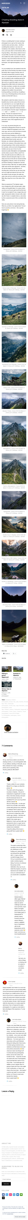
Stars (6, 703)
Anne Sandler (11, 981)
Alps (14, 705)
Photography (6, 715)
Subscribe (6, 1183)
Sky (14, 701)
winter (3, 111)
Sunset (11, 705)
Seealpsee (8, 699)
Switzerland (17, 709)
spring (9, 111)
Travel (10, 711)
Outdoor (11, 709)
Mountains (21, 705)
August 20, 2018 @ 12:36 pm (15, 755)
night (17, 705)
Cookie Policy (10, 1213)
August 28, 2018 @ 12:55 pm (21, 954)
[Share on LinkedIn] (11, 34)
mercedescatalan (10, 29)
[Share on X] (7, 34)
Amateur (7, 709)
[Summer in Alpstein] (18, 669)
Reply (11, 757)
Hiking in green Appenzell (5, 675)
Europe (11, 701)
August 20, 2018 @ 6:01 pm (15, 983)
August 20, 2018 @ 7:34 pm (19, 1021)
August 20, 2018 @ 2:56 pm (19, 780)
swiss (26, 705)
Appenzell (23, 709)
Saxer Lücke (18, 111)
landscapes (14, 715)
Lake (17, 701)
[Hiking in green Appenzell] (7, 669)
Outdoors (19, 711)
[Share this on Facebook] (3, 34)
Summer (21, 701)
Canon (14, 711)
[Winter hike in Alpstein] (7, 684)
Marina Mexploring (13, 754)
